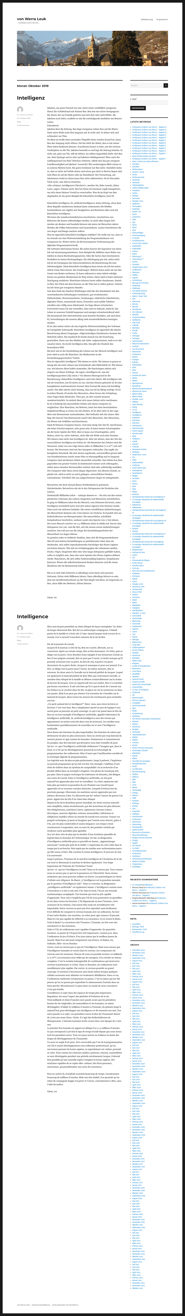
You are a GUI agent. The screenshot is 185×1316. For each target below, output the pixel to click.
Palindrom (136, 505)
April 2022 (136, 1021)
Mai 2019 (136, 1114)
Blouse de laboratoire (140, 344)
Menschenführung (139, 835)
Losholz (135, 346)
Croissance (136, 354)
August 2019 (137, 1106)
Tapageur (136, 608)
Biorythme (136, 386)
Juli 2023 (135, 984)
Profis (134, 175)
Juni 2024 (136, 966)
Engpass (135, 663)
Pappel (135, 843)
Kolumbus (136, 753)
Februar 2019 (137, 1122)
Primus (135, 373)
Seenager (136, 336)
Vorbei (135, 262)
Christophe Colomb (140, 750)
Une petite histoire (139, 291)
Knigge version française (142, 838)
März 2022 (136, 1024)
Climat (134, 756)
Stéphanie (136, 288)
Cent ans (135, 568)
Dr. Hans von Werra (25, 115)
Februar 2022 (137, 1027)
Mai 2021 (135, 1050)
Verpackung (137, 864)
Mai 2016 (136, 1206)
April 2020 (136, 1085)
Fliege (134, 492)
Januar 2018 (137, 1156)
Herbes (135, 531)
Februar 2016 (137, 1214)
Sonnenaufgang (138, 235)
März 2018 (136, 1151)
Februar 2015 (137, 1246)
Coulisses (136, 465)
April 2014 (136, 1272)
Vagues (135, 278)
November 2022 (138, 1003)
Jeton (134, 481)
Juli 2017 (135, 1172)
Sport (134, 225)
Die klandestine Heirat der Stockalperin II (148, 534)
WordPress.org (138, 932)
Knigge (135, 840)
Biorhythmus (137, 383)
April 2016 (136, 1209)
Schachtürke (137, 687)
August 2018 (137, 1138)
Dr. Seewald (137, 885)
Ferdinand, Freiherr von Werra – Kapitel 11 (149, 130)
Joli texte (135, 423)
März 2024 (136, 974)
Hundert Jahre (138, 566)
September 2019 (138, 1103)
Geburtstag (136, 824)
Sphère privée (137, 830)
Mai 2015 (135, 1238)
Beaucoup (136, 301)
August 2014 (137, 1262)
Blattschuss (137, 642)
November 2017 (138, 1161)
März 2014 (136, 1275)
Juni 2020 (136, 1080)
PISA (134, 367)
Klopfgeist (136, 605)
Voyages (135, 359)
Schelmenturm (138, 241)
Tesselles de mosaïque (141, 761)
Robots (135, 724)
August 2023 (137, 982)
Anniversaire (137, 816)
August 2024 (137, 961)
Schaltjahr (136, 703)
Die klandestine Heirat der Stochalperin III (149, 521)
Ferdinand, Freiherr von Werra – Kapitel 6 (149, 143)
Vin (133, 457)
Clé (133, 695)
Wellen (135, 275)
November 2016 (138, 1190)
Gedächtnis (136, 270)
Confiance (136, 856)
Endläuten (136, 320)
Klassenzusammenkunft (142, 389)
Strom (134, 745)
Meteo (134, 378)
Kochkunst (136, 309)
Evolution (136, 716)
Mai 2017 (135, 1175)
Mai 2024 (136, 969)
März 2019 (136, 1119)
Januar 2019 (137, 1124)
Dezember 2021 (138, 1032)
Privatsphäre (137, 827)
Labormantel (137, 341)
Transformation (138, 317)
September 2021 (138, 1040)
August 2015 (137, 1230)
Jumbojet (136, 209)
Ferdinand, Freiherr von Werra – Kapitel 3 (149, 151)
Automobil (136, 616)
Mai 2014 (135, 1270)
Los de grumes (138, 349)
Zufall (134, 441)
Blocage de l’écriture (140, 283)
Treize (134, 193)
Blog (19, 122)
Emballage (136, 867)
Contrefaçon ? (137, 259)
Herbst (135, 595)
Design (135, 793)
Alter (134, 219)
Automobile (137, 618)
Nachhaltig (136, 790)
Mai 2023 (136, 987)
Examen (135, 801)
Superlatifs (136, 249)
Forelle (135, 330)
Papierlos (136, 204)
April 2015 (136, 1241)
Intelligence (32, 616)
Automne (136, 597)
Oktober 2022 (137, 1006)
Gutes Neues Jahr (139, 468)
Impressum (162, 19)
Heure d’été (137, 592)
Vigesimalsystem (139, 735)
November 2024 (138, 953)
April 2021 (136, 1053)
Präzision (136, 418)
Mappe (135, 476)
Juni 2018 (136, 1143)
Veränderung (137, 713)
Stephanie (136, 286)
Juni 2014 (136, 1267)
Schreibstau (137, 280)
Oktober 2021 (137, 1037)
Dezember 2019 (138, 1095)
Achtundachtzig (138, 293)
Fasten (135, 251)
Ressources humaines (141, 832)
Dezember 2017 (138, 1159)
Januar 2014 (137, 1280)
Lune (134, 785)
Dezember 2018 (138, 1127)
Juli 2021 (135, 1045)
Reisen (135, 357)
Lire (133, 634)
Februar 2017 (137, 1183)
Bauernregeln (137, 698)
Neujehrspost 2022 (139, 267)
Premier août (137, 433)
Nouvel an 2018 (138, 587)
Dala (134, 486)
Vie (133, 558)
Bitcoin (135, 304)
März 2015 (136, 1243)
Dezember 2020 (138, 1064)
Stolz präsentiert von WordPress (65, 1305)
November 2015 (138, 1222)
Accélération (137, 769)
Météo (134, 381)
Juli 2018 (135, 1140)
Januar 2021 (137, 1061)
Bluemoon (136, 669)
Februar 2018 (137, 1153)
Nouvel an (136, 655)
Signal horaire (138, 428)
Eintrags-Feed (138, 927)
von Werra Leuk (31, 19)
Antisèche (136, 217)
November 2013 (138, 1286)
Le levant (135, 238)
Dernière (135, 164)
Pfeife (134, 711)
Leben (134, 555)
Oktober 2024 (137, 955)
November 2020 (138, 1066)
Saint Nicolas (137, 404)
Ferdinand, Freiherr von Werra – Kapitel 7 (149, 140)
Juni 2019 (136, 1111)
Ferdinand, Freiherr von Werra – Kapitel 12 (149, 127)
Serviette (135, 478)
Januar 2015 (137, 1249)
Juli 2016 (135, 1201)
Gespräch (136, 811)
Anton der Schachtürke (141, 684)
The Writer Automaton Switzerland (146, 719)
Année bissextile (138, 706)
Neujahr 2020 (137, 399)
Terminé (135, 264)
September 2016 (138, 1196)
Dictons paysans (138, 700)
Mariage (135, 640)
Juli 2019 (135, 1109)
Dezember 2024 (138, 950)
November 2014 (138, 1254)
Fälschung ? (137, 256)
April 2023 (136, 990)
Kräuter (135, 529)
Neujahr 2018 (137, 584)
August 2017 (137, 1169)
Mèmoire (136, 272)
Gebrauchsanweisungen (142, 859)
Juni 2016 (136, 1204)
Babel (134, 600)
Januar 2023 (137, 998)
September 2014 (138, 1259)
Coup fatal (136, 645)
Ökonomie (136, 621)
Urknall (135, 325)
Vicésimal (136, 732)
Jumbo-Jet (136, 212)
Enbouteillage (137, 233)
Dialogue (135, 814)
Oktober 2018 (137, 1132)
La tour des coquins (140, 243)
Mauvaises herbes (139, 449)
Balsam (135, 362)
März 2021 (136, 1056)
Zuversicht (136, 853)
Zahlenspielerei (138, 647)
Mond (134, 787)
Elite (134, 780)
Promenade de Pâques (141, 560)
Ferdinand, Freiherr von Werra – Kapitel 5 (149, 146)
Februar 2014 (137, 1278)
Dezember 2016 (138, 1188)
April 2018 (136, 1148)
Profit (134, 766)
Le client (135, 848)
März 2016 (136, 1212)
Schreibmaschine (139, 851)
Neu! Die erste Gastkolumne (143, 571)
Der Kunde (136, 846)
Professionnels (138, 177)
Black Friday (137, 394)
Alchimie (135, 183)
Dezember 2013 (138, 1283)
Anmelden (136, 924)
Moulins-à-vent (138, 613)
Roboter (135, 721)
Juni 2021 (136, 1048)
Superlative (136, 246)
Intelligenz (31, 98)
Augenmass (137, 626)
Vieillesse (136, 439)
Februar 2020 (137, 1090)
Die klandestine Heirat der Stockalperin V (148, 497)
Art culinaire (137, 312)
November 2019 (138, 1098)
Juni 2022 (136, 1016)
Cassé (134, 581)
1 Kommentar (22, 644)
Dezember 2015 (138, 1220)
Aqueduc (135, 676)
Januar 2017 (137, 1185)
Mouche (135, 494)
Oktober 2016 (137, 1193)
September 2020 (138, 1072)
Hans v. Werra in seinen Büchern (145, 161)
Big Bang (135, 328)
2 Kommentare (23, 125)
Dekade (135, 196)
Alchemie (136, 180)
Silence (135, 795)
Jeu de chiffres (138, 650)
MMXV (135, 737)
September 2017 (138, 1167)
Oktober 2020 (137, 1069)
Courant (135, 743)
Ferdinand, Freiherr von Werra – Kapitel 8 (149, 138)
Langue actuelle (138, 682)
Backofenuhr (137, 550)
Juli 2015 (135, 1233)
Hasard (135, 444)
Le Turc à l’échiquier (140, 690)
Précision (136, 420)
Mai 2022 (136, 1019)
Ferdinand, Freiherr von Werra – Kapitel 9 (149, 135)
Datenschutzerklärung (41, 1305)
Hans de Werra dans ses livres (144, 156)
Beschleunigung (138, 772)
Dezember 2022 (138, 1000)
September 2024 (138, 958)
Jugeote (135, 629)
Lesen (134, 632)
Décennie (136, 198)
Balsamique (137, 365)
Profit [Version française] (142, 748)
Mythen (135, 777)
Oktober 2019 (137, 1101)
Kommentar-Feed (139, 929)
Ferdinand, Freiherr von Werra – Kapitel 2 (149, 153)
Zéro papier (136, 206)
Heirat (134, 637)
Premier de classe (139, 375)
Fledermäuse (137, 169)
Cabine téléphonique (140, 188)
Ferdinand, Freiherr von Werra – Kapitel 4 (149, 148)
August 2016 (137, 1198)
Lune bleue (136, 671)
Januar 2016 (137, 1217)
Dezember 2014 (138, 1251)
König (134, 407)
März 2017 (136, 1180)
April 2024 (136, 971)
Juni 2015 (136, 1235)
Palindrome (137, 507)
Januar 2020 (137, 1093)
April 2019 (136, 1116)
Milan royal (136, 661)
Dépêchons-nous (139, 455)
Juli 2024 (135, 963)
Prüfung (135, 803)
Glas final (136, 323)
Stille (134, 798)
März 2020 (136, 1087)
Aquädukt (136, 674)
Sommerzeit (137, 589)
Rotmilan (136, 658)
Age (133, 222)
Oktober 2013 (137, 1288)
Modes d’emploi (138, 861)
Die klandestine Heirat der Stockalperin (148, 542)
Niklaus (135, 402)
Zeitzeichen (137, 426)
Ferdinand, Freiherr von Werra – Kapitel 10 (149, 132)
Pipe (134, 708)
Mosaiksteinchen (139, 764)
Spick (134, 214)
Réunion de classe (139, 391)
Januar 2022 (137, 1029)
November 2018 (138, 1130)
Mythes (135, 774)
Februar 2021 (137, 1058)
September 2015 (138, 1227)
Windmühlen (137, 610)
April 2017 (136, 1177)
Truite (134, 333)
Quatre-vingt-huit (139, 296)
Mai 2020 (136, 1082)
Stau (134, 230)
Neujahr (135, 653)
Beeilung (135, 452)
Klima (134, 758)
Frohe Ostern (137, 563)
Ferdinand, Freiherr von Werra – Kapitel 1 (149, 159)
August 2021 (137, 1043)
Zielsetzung (147, 19)
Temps (135, 806)
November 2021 (138, 1035)
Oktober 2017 (137, 1164)
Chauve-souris (138, 172)
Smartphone (137, 470)
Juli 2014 (135, 1264)
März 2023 (136, 992)
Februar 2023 (137, 995)
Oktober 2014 (137, 1256)
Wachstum (136, 352)
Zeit (133, 809)
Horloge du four (138, 552)
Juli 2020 (135, 1077)
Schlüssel (136, 692)
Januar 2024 (137, 979)
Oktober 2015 (137, 1225)
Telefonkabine (138, 185)
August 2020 (137, 1074)
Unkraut (135, 447)
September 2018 (138, 1135)
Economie (136, 624)
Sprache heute (138, 679)
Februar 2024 (137, 976)
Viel (133, 299)
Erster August (137, 431)
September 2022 (138, 1008)
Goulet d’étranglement (141, 666)
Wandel (135, 315)
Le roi (134, 410)
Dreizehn (136, 190)
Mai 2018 (135, 1146)
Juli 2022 (135, 1013)
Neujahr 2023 (137, 201)
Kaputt (135, 579)
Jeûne (134, 254)
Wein (134, 460)
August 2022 (137, 1011)
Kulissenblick (137, 463)
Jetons (134, 484)
